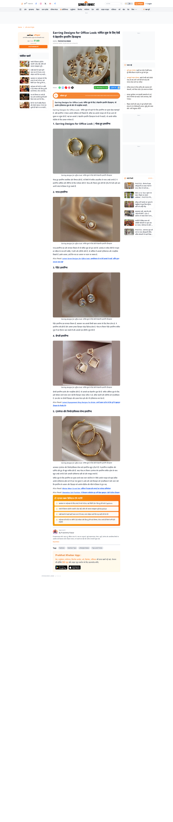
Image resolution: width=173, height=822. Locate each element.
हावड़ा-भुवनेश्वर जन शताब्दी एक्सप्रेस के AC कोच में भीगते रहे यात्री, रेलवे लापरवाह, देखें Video (139, 96)
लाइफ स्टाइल (105, 9)
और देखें (150, 178)
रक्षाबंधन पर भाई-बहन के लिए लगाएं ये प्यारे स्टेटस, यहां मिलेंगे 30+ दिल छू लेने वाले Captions (85, 503)
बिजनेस (80, 9)
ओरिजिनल (65, 9)
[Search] (121, 4)
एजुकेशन (72, 9)
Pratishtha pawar (64, 41)
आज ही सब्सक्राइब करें (33, 46)
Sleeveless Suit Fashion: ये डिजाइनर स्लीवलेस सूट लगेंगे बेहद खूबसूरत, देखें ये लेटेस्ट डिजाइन (90, 492)
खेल (124, 9)
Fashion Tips (72, 548)
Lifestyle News (84, 548)
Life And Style (29, 27)
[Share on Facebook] (63, 87)
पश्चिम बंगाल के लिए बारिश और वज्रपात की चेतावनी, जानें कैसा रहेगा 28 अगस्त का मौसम (139, 88)
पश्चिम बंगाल (54, 9)
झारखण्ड (31, 9)
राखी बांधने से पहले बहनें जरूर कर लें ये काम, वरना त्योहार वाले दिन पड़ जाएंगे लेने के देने (83, 514)
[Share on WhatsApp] (59, 87)
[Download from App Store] (75, 567)
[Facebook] (36, 3)
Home (20, 27)
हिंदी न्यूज (65, 562)
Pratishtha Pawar (67, 533)
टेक (93, 9)
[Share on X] (72, 87)
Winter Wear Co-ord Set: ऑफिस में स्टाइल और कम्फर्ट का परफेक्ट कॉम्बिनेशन (86, 488)
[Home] (86, 3)
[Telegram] (54, 3)
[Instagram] (40, 3)
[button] (86, 65)
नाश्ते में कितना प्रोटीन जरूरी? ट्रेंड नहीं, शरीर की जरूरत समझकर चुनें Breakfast (83, 509)
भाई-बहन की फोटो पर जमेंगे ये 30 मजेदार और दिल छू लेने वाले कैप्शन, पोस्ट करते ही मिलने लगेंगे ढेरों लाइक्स (87, 521)
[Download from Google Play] (61, 567)
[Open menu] (20, 9)
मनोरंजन (86, 9)
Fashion (61, 548)
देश (128, 9)
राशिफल (113, 9)
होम (25, 9)
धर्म (119, 9)
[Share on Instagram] (69, 87)
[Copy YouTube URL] (66, 87)
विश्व (133, 9)
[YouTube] (50, 3)
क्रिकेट (87, 559)
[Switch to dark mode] (128, 3)
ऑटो (97, 9)
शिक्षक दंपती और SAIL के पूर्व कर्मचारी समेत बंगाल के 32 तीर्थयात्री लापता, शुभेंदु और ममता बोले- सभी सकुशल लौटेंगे (140, 106)
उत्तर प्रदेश (45, 9)
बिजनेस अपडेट (76, 559)
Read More (56, 542)
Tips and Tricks (97, 548)
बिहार (37, 9)
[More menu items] (136, 9)
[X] (45, 3)
